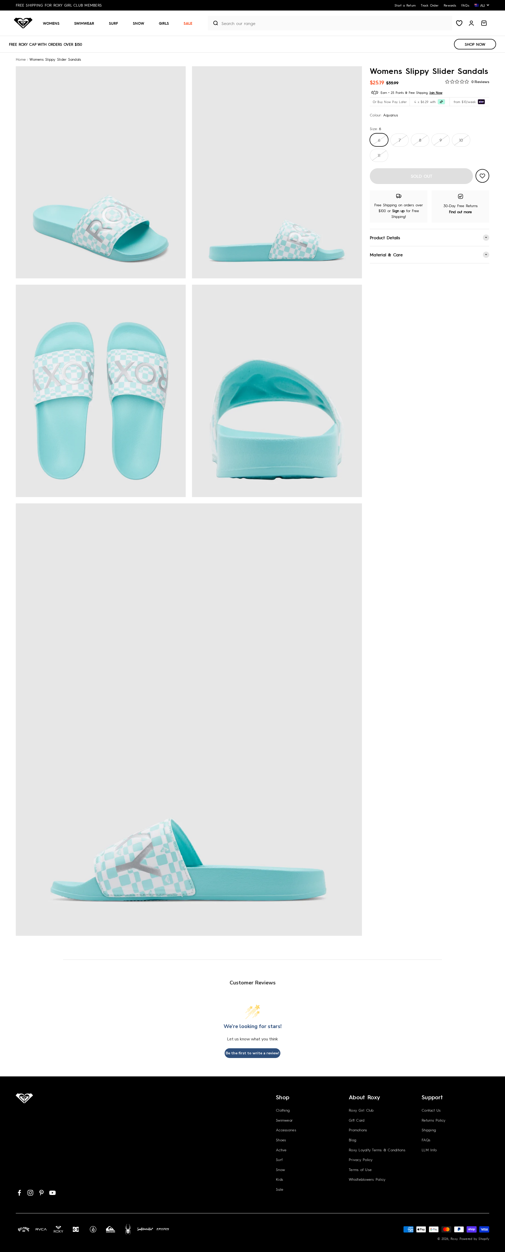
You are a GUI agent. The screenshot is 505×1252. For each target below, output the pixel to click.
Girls (164, 23)
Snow (138, 23)
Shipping (429, 1129)
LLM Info (429, 1149)
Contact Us (431, 1110)
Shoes (281, 1139)
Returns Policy (434, 1120)
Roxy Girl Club (361, 1110)
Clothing (283, 1110)
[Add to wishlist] (482, 176)
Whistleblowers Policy (367, 1179)
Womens (51, 23)
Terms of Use (360, 1169)
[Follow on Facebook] (19, 1192)
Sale (188, 23)
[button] (53, 23)
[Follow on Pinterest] (41, 1192)
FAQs (426, 1139)
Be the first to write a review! (252, 1053)
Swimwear (84, 23)
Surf (113, 23)
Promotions (358, 1129)
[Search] (213, 23)
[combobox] (335, 23)
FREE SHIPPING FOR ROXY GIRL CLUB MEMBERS (59, 5)
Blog (352, 1139)
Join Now (436, 92)
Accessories (286, 1129)
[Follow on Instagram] (30, 1192)
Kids (279, 1179)
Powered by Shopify (474, 1238)
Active (281, 1149)
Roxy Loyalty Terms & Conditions (377, 1149)
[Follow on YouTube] (52, 1192)
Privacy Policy (361, 1159)
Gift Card (356, 1120)
